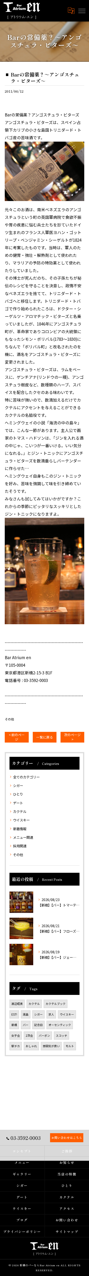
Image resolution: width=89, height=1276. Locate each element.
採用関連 (19, 845)
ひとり (18, 794)
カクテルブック (56, 1004)
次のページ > (72, 737)
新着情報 (19, 828)
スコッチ (61, 1035)
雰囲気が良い (51, 1046)
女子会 (15, 1035)
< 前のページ (17, 737)
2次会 (29, 1035)
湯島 (25, 1014)
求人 (51, 1014)
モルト (70, 1046)
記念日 (38, 1025)
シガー (18, 785)
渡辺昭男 (17, 1004)
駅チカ (15, 1046)
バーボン (44, 1035)
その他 (9, 719)
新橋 (14, 1025)
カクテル (19, 811)
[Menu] (81, 10)
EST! (14, 1014)
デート (18, 802)
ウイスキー (21, 819)
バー (25, 1025)
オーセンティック (59, 1025)
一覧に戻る (44, 737)
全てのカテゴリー (26, 776)
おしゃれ (31, 1046)
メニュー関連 (23, 837)
